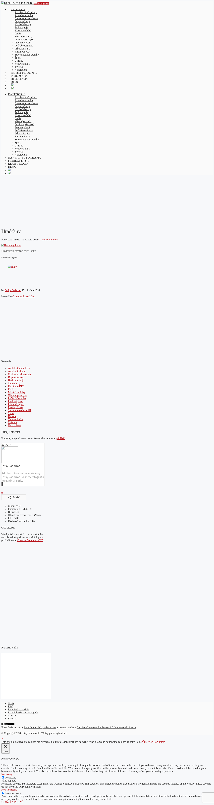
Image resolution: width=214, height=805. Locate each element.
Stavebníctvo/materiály (20, 410)
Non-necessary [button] (9, 789)
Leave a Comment (48, 239)
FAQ (10, 706)
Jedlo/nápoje (14, 383)
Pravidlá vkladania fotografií (23, 712)
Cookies (12, 715)
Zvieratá (12, 422)
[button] (41, 3)
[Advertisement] (107, 201)
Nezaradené (14, 425)
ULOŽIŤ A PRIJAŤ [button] (12, 802)
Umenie (12, 416)
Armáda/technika (17, 371)
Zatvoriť (6, 444)
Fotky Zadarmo (13, 290)
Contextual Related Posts (23, 296)
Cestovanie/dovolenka (19, 374)
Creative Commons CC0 (30, 540)
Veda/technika (15, 419)
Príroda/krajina (16, 404)
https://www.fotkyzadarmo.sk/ (40, 727)
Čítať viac (147, 741)
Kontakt (12, 718)
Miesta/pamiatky (16, 392)
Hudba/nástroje (16, 380)
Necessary (10, 777)
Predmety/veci (15, 401)
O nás (11, 703)
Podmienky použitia (18, 709)
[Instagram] (2, 484)
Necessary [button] (6, 774)
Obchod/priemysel (17, 395)
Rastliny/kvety (15, 407)
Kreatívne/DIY (16, 386)
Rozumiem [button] (159, 741)
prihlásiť (60, 438)
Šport (11, 413)
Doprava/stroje (16, 377)
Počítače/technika (17, 398)
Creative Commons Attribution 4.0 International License (106, 727)
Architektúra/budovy (19, 368)
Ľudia (11, 389)
